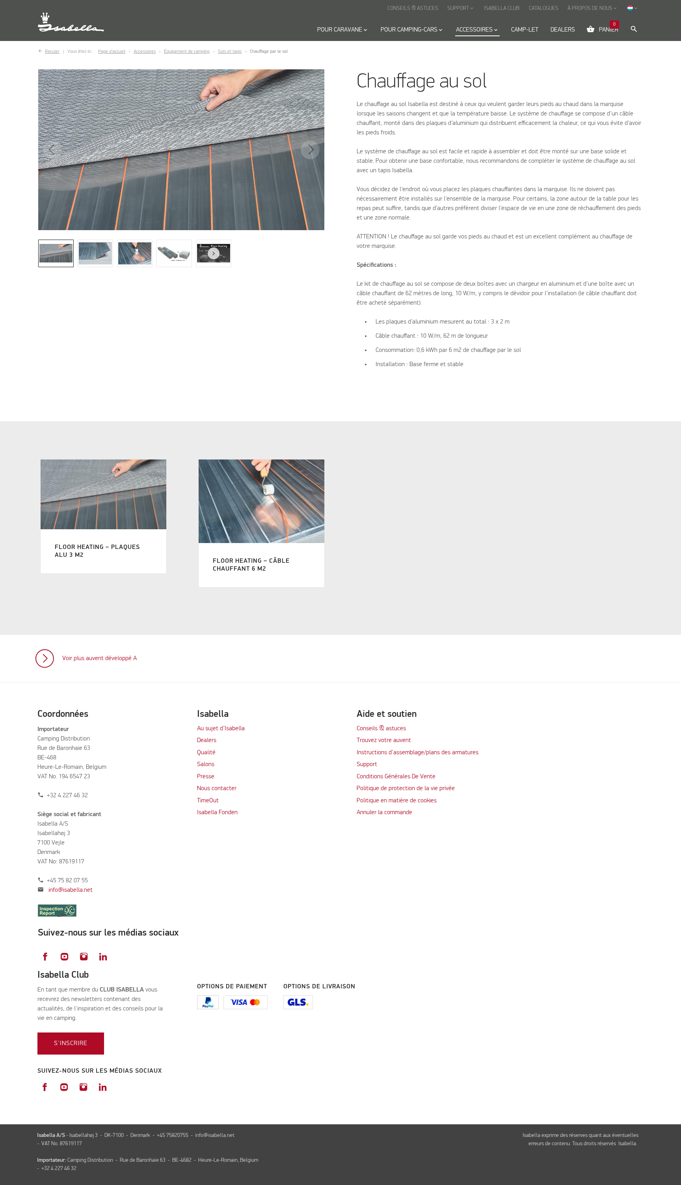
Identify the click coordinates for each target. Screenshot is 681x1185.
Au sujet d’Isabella (221, 729)
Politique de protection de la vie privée (406, 788)
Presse (205, 777)
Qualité (206, 753)
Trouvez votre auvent (384, 740)
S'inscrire (70, 1043)
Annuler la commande (384, 812)
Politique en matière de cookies (397, 801)
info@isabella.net (70, 890)
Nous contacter (216, 788)
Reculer (52, 51)
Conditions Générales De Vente (396, 777)
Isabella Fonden (217, 812)
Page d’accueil (111, 51)
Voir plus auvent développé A (99, 658)
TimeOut (208, 801)
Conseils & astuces (381, 729)
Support (367, 764)
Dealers (206, 740)
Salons (205, 764)
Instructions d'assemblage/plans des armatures (417, 753)
